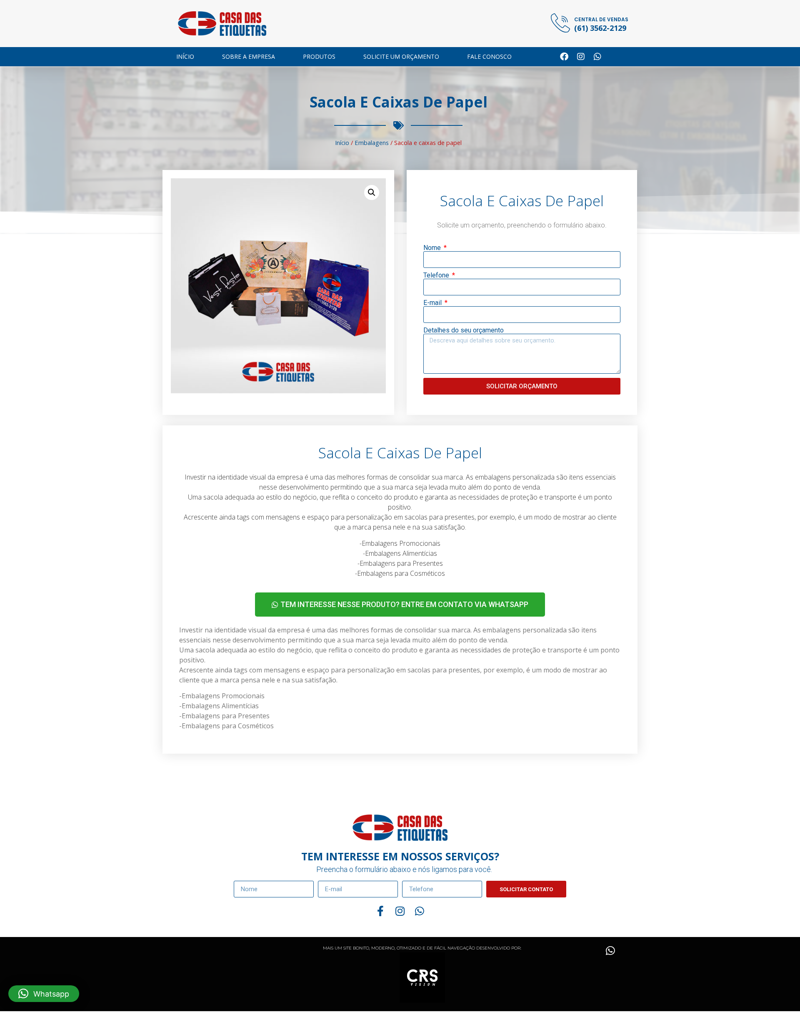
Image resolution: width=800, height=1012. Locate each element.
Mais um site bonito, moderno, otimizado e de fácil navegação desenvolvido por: (422, 948)
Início (185, 56)
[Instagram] (581, 56)
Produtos (319, 56)
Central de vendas (601, 19)
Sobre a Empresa (248, 56)
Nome (432, 248)
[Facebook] (564, 56)
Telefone (437, 275)
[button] (371, 192)
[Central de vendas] (560, 22)
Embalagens (372, 142)
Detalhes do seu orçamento (463, 330)
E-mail (433, 303)
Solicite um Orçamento (401, 56)
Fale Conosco (489, 56)
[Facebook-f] (380, 911)
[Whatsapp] (597, 56)
